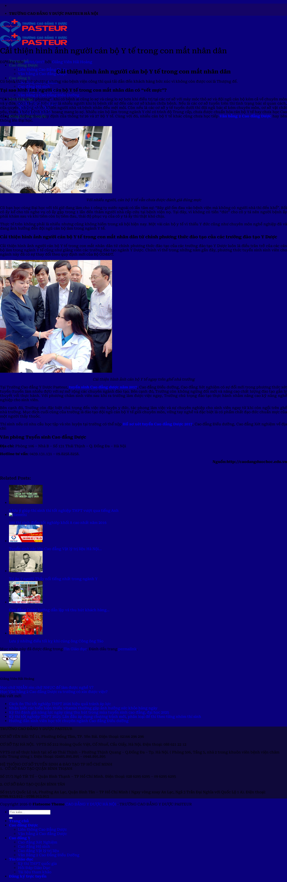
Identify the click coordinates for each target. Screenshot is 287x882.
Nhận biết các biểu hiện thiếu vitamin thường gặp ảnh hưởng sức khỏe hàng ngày (83, 708)
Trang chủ (19, 821)
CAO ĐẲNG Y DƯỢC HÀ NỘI (90, 804)
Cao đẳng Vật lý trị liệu (38, 851)
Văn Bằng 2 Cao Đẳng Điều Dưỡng (48, 95)
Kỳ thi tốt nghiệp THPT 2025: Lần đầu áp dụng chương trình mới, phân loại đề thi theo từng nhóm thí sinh (105, 716)
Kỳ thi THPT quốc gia (37, 863)
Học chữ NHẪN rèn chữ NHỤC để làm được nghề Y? (46, 687)
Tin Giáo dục (8, 39)
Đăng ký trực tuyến (27, 876)
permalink (127, 649)
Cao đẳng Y (19, 78)
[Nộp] (11, 818)
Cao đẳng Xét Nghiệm (37, 842)
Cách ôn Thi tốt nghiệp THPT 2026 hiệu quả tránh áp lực (60, 704)
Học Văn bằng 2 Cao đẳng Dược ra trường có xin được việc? (54, 692)
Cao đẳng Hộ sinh (34, 86)
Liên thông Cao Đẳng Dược (42, 69)
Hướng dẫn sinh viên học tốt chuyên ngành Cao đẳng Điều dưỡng (68, 721)
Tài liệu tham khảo (34, 872)
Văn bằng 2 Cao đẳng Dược (42, 74)
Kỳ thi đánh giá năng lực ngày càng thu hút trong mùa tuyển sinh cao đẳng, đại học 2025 (89, 712)
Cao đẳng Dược (23, 65)
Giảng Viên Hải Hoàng (72, 62)
